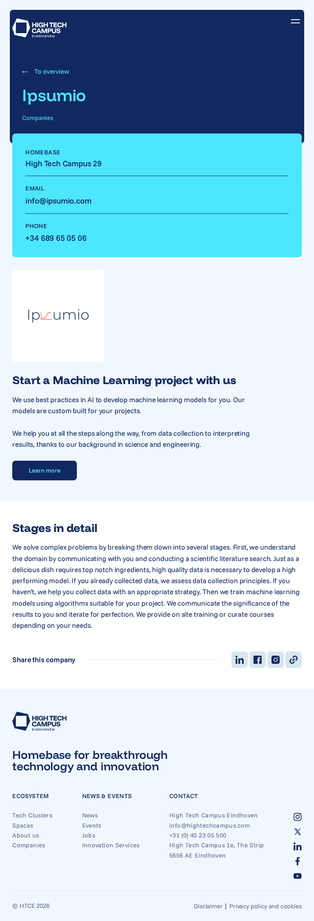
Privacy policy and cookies (265, 906)
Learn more (44, 470)
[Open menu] (292, 21)
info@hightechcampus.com (209, 825)
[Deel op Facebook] (257, 660)
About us (25, 835)
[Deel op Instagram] (275, 660)
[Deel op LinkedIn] (239, 660)
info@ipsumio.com (58, 200)
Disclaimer (208, 906)
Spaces (22, 825)
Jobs (89, 835)
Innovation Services (111, 845)
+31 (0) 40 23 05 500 (198, 835)
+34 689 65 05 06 (55, 238)
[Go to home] (39, 27)
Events (91, 825)
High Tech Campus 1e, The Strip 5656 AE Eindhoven (216, 850)
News (90, 815)
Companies (28, 845)
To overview (51, 71)
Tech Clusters (32, 815)
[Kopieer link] (293, 660)
